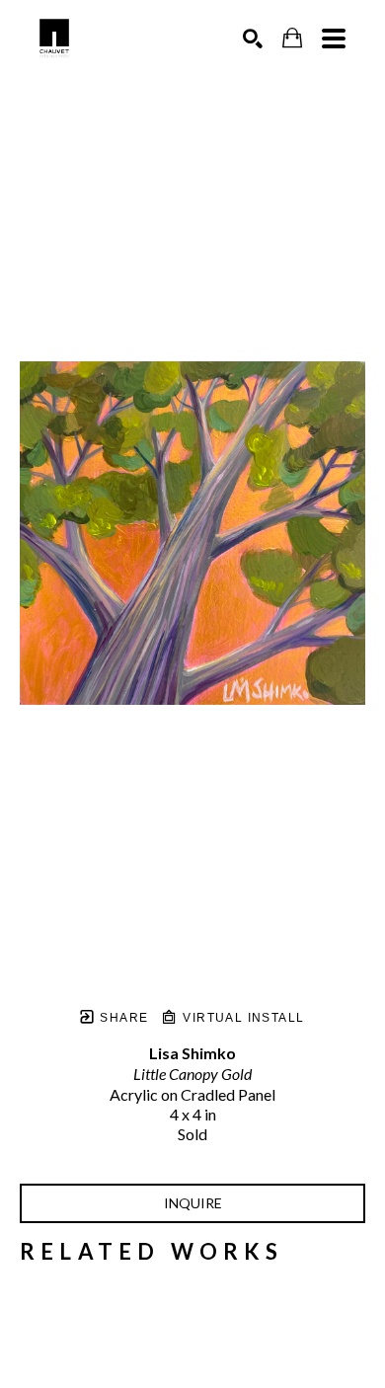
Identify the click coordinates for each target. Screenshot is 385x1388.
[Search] (253, 38)
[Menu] (334, 38)
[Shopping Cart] (292, 38)
